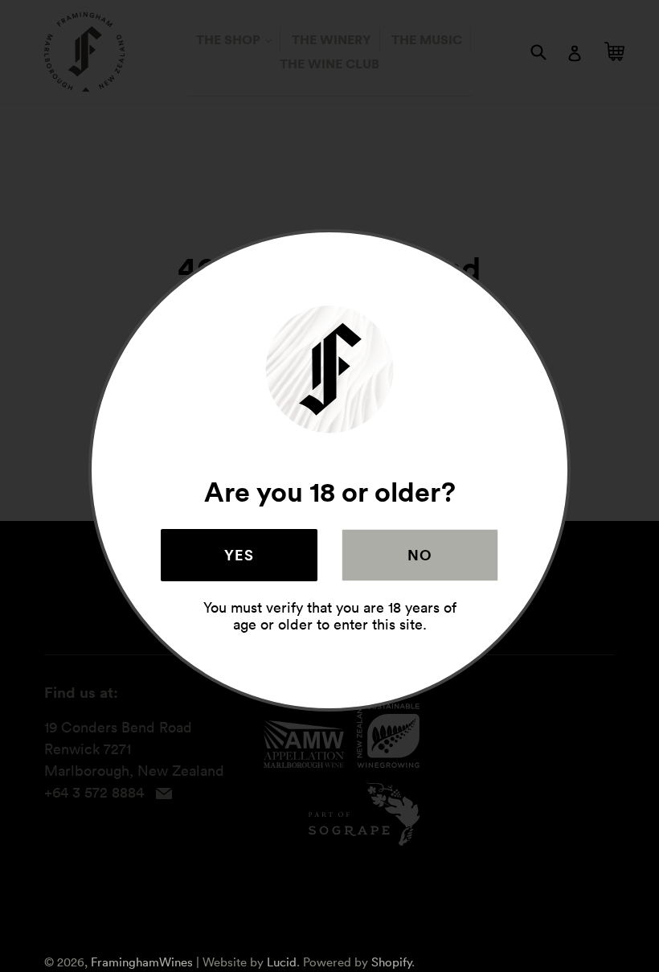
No (420, 554)
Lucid (282, 962)
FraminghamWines (142, 962)
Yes (239, 554)
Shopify (391, 962)
